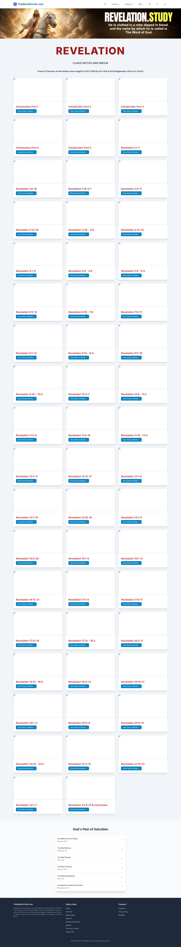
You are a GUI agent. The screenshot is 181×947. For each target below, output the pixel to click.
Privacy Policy (123, 912)
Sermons (128, 4)
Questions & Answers (73, 922)
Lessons (115, 4)
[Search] (157, 4)
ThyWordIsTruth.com (30, 4)
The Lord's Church (72, 928)
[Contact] (150, 4)
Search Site (70, 932)
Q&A (140, 4)
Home (68, 908)
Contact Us (122, 908)
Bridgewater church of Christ (128, 71)
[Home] (105, 4)
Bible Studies (70, 915)
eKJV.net (69, 912)
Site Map (121, 915)
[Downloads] (165, 4)
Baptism (68, 925)
